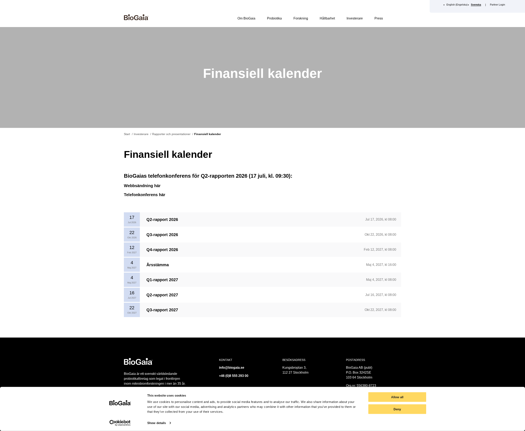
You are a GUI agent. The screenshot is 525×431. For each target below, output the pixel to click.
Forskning (300, 18)
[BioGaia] (136, 19)
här (157, 185)
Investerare (355, 18)
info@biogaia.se (231, 367)
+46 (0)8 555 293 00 (233, 376)
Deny (397, 409)
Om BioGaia (246, 18)
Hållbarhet (327, 18)
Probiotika (274, 18)
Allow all (397, 397)
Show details (156, 423)
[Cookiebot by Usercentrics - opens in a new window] (120, 423)
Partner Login (497, 4)
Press (378, 18)
